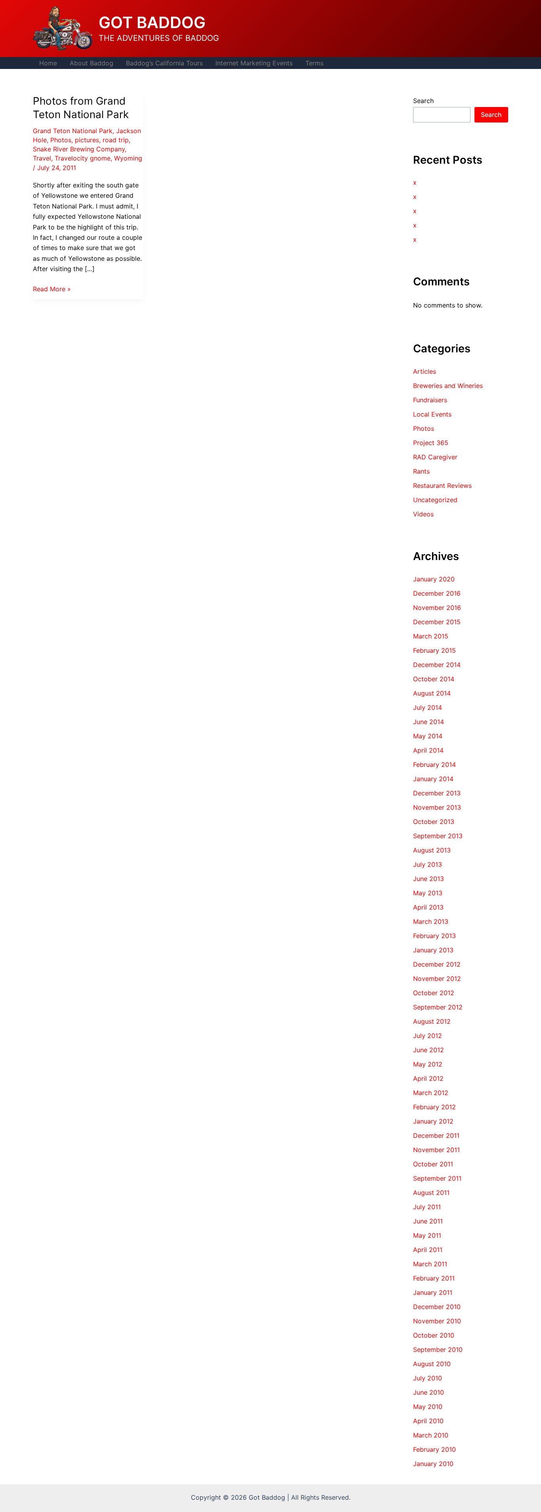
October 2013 (433, 822)
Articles (424, 371)
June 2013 (428, 879)
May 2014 (427, 736)
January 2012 (433, 1121)
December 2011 (436, 1135)
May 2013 (427, 893)
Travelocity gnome (82, 158)
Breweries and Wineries (448, 386)
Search (423, 101)
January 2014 (433, 779)
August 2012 (432, 1021)
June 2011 (428, 1221)
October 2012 (433, 993)
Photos (60, 140)
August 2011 (431, 1193)
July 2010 (427, 1378)
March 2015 (430, 636)
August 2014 (432, 693)
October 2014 (433, 679)
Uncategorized (435, 500)
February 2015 (434, 650)
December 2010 (437, 1307)
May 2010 (427, 1407)
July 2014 (427, 707)
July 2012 (427, 1036)
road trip (116, 140)
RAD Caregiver (435, 457)
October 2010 (433, 1335)
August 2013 (432, 850)
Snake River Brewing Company (79, 149)
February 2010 (434, 1449)
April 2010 (428, 1421)
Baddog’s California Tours (164, 63)
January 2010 (433, 1464)
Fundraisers (430, 400)
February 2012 (434, 1107)
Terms (314, 63)
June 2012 (428, 1050)
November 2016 (437, 608)
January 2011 (432, 1292)
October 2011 (433, 1164)
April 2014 (428, 750)
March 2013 (430, 921)
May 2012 (427, 1064)
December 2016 (437, 593)
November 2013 (437, 807)
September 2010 (438, 1349)
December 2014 (437, 665)
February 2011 (434, 1278)
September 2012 (438, 1007)
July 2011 (427, 1207)
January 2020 (434, 579)
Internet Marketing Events (254, 63)
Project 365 (430, 443)
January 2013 (433, 950)
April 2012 (428, 1078)
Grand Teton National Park (72, 131)
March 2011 (430, 1264)
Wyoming (128, 158)
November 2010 (437, 1321)
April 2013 (428, 907)
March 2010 (430, 1435)
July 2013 (427, 864)
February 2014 (434, 764)
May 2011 (427, 1235)
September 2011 (437, 1178)
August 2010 (432, 1364)
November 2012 (437, 979)
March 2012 (430, 1093)
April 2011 (427, 1250)
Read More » (52, 289)
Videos (423, 514)
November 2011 (436, 1150)
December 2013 (437, 793)
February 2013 (434, 936)
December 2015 (437, 622)
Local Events (432, 414)
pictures (87, 140)
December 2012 (437, 964)
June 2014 (428, 722)
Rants (421, 471)
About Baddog (91, 63)
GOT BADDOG (152, 22)
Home (48, 63)
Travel (42, 158)
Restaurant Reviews (442, 485)
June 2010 (428, 1392)
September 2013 (438, 836)
